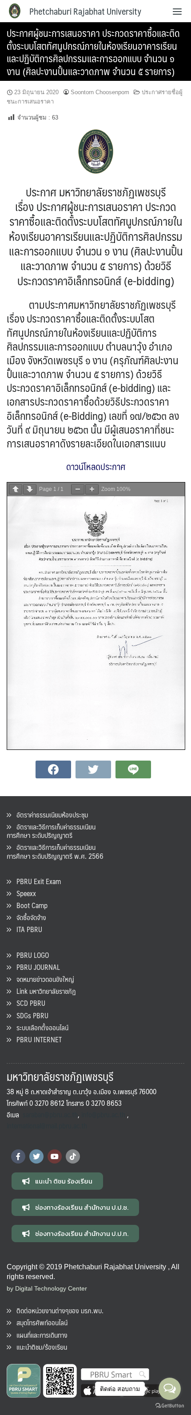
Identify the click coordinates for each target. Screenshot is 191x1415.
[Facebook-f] (18, 1156)
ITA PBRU (26, 929)
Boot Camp (29, 905)
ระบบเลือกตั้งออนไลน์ (39, 1027)
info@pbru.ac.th (103, 1114)
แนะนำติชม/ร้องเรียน (39, 1347)
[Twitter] (36, 1156)
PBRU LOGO (30, 955)
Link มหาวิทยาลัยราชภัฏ (43, 991)
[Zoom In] (92, 489)
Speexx (23, 893)
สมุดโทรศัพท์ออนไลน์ (39, 1322)
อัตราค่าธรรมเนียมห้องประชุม (49, 815)
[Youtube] (55, 1156)
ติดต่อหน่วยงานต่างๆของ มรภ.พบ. (57, 1310)
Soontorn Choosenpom (100, 92)
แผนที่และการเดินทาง (39, 1335)
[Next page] (29, 489)
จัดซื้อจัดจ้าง (28, 917)
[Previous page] (15, 489)
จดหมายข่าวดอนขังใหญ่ (42, 979)
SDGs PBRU (29, 1015)
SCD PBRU (28, 1003)
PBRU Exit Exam (36, 881)
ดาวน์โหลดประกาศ (95, 466)
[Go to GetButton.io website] (169, 1406)
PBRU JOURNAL (35, 967)
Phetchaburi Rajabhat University (85, 11)
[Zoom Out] (77, 489)
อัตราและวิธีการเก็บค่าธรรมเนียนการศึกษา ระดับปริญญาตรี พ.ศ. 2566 (55, 851)
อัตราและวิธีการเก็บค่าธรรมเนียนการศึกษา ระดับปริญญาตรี (51, 831)
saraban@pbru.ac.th (50, 1114)
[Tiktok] (73, 1156)
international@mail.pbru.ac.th (47, 1126)
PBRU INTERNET (36, 1039)
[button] (57, 1181)
